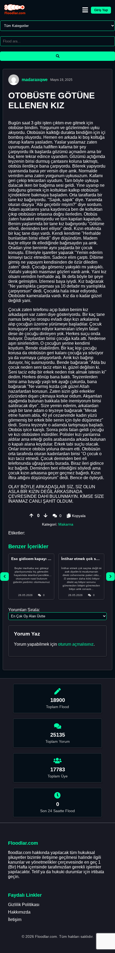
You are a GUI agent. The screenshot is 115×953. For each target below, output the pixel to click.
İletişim (14, 919)
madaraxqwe (35, 79)
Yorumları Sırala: (24, 609)
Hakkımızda (19, 912)
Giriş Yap (101, 10)
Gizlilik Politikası (23, 904)
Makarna (65, 524)
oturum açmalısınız (76, 644)
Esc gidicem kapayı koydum (36, 559)
